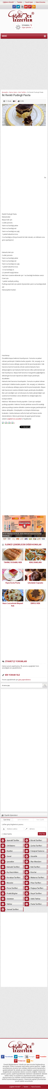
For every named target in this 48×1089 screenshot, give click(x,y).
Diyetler (10, 851)
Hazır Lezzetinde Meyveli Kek (12, 604)
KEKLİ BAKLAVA (35, 562)
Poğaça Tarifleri (37, 888)
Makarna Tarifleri (37, 878)
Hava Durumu (40, 2)
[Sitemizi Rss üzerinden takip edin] (34, 6)
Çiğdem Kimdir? (8, 2)
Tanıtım (19, 2)
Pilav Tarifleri (36, 883)
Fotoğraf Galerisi (37, 851)
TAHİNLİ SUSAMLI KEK (13, 562)
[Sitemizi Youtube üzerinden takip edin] (26, 6)
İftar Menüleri (36, 862)
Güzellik (34, 856)
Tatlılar (9, 904)
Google (32, 1057)
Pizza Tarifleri (12, 888)
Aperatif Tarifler (13, 840)
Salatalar (10, 899)
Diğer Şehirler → (27, 27)
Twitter (21, 1057)
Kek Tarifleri (22, 92)
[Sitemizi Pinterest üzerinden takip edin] (30, 6)
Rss (32, 1061)
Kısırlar (34, 872)
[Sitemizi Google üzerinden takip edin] (22, 6)
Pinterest (21, 1061)
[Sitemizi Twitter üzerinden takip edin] (18, 6)
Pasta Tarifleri (36, 904)
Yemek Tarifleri (13, 909)
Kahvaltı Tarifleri (13, 867)
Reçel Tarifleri (36, 893)
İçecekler (10, 862)
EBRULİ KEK (35, 603)
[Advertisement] (24, 64)
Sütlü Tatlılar (35, 899)
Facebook (9, 1057)
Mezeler (10, 883)
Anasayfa (5, 92)
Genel (9, 856)
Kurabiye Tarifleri (13, 878)
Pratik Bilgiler (12, 893)
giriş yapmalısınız (24, 680)
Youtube (43, 1057)
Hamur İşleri (13, 92)
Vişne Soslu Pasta (12, 583)
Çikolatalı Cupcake (35, 583)
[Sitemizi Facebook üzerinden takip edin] (14, 6)
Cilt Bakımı (11, 846)
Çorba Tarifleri (36, 846)
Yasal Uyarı (29, 2)
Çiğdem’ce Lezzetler (14, 419)
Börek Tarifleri (36, 840)
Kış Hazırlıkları (12, 872)
